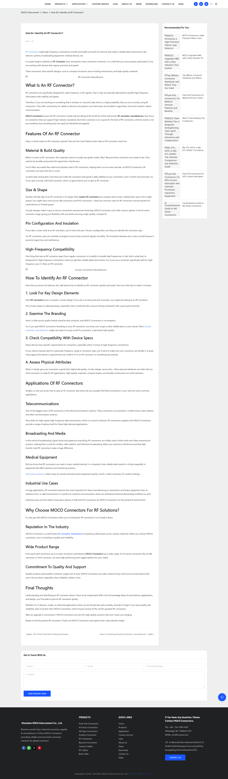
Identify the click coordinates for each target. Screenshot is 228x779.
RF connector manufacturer (70, 533)
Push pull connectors (35, 473)
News (45, 12)
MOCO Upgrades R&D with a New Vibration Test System (193, 56)
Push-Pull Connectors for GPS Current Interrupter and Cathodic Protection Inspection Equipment (193, 175)
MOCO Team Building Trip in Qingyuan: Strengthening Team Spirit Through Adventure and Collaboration (193, 119)
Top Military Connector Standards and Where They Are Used (192, 76)
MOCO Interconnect (30, 12)
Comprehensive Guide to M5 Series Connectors (193, 204)
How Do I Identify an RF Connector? (67, 12)
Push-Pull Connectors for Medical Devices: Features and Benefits (193, 96)
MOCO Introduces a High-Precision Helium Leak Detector (193, 37)
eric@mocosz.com (180, 734)
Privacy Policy (147, 773)
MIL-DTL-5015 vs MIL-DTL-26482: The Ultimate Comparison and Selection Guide (193, 149)
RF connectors (32, 51)
